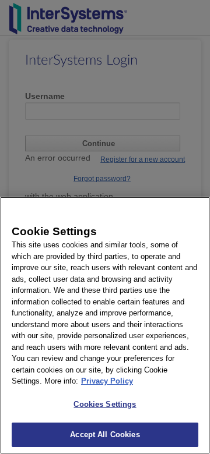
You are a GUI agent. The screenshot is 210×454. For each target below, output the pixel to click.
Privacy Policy (107, 381)
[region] (105, 325)
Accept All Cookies (104, 434)
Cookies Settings (105, 404)
